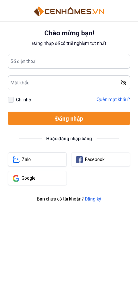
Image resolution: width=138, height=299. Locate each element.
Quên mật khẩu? (113, 99)
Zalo (26, 159)
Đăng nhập (69, 118)
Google (29, 178)
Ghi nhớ (23, 99)
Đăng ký (93, 198)
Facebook (95, 159)
